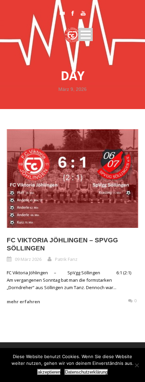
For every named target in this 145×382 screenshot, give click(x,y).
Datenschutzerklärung (86, 372)
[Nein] (136, 365)
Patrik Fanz (66, 259)
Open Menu (85, 34)
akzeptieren (49, 372)
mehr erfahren (23, 302)
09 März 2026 (28, 259)
